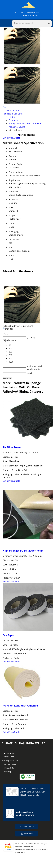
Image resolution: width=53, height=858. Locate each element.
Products (13, 120)
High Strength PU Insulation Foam (23, 550)
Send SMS (28, 833)
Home (12, 116)
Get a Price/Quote (11, 137)
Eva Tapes (8, 635)
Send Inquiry (12, 110)
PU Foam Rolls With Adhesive (20, 705)
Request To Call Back (12, 113)
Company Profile (11, 760)
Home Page (9, 757)
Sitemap (7, 771)
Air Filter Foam (12, 447)
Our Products (10, 764)
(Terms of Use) (28, 846)
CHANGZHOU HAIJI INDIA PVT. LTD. (29, 14)
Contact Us (9, 768)
